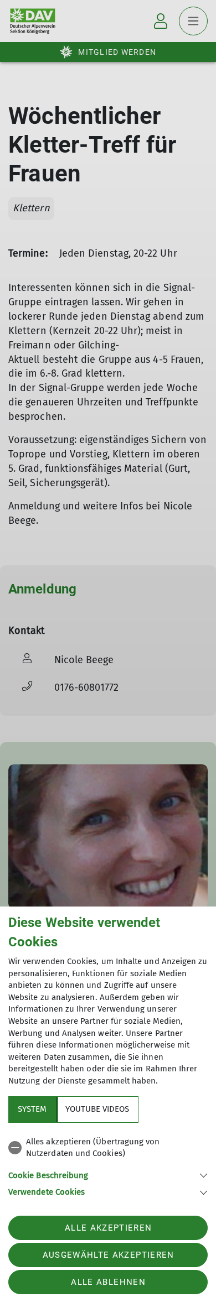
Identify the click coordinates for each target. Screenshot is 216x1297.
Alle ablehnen (108, 1282)
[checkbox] (108, 1148)
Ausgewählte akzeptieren (108, 1255)
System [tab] (32, 1109)
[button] (108, 1174)
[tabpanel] (108, 1165)
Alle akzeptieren (108, 1228)
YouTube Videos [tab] (97, 1109)
